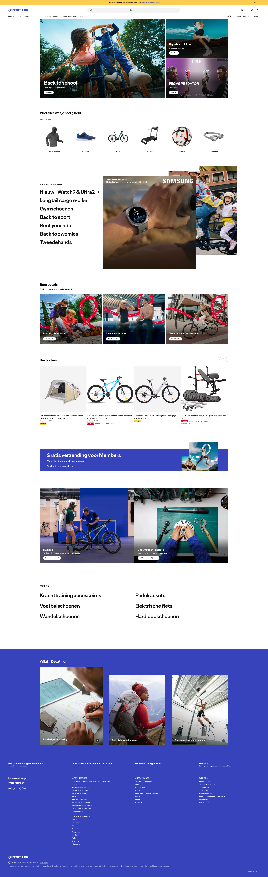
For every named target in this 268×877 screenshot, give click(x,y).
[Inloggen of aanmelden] (252, 10)
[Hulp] (247, 10)
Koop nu (173, 92)
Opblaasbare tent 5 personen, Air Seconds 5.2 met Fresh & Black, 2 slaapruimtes (61, 417)
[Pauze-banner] (254, 2)
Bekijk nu (49, 92)
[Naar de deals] (71, 319)
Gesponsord (221, 60)
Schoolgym (86, 151)
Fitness (150, 151)
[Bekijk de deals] (134, 319)
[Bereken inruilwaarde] (87, 525)
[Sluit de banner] (258, 2)
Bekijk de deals (113, 338)
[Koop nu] (197, 78)
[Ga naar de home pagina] (18, 10)
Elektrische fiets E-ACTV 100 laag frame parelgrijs (155, 416)
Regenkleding (54, 151)
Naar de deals (49, 338)
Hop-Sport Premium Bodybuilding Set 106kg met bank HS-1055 (204, 417)
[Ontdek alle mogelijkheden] (181, 525)
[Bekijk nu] (102, 58)
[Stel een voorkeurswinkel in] (242, 10)
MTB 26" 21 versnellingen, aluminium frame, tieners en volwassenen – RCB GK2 (109, 417)
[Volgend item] (225, 359)
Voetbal (182, 151)
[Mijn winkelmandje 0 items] (257, 10)
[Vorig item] (219, 359)
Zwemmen (214, 151)
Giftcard (255, 16)
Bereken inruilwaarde (52, 558)
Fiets (118, 151)
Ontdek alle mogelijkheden (148, 558)
